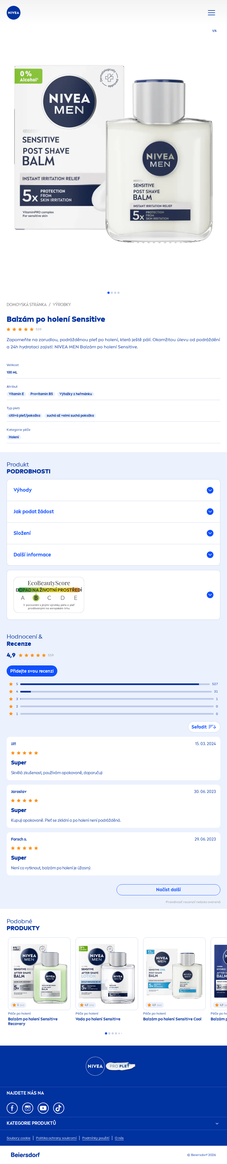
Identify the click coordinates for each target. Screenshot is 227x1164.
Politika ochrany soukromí (56, 1138)
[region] (113, 155)
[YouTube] (43, 1108)
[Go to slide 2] (112, 293)
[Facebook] (12, 1108)
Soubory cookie (18, 1138)
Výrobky (62, 304)
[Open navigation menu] (211, 13)
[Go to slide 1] (108, 293)
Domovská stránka (27, 304)
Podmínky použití (95, 1138)
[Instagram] (27, 1108)
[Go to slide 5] (119, 1033)
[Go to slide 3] (115, 293)
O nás (119, 1138)
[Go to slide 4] (118, 293)
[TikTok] (58, 1108)
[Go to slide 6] (121, 1033)
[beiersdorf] (25, 1154)
